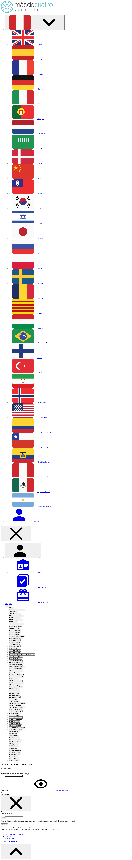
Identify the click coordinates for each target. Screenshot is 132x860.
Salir (10, 604)
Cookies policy (9, 838)
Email (2, 775)
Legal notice (8, 833)
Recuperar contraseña (62, 790)
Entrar (6, 604)
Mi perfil (40, 572)
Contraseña (4, 790)
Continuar (4, 824)
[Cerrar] (16, 803)
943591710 (43, 829)
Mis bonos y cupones (44, 602)
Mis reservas (41, 587)
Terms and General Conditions (14, 834)
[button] (35, 22)
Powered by (9, 841)
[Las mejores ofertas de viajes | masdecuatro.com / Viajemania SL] (27, 12)
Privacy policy (9, 836)
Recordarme (7, 793)
